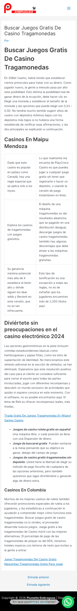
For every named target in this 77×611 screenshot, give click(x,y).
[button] (68, 602)
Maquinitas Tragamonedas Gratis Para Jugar (33, 564)
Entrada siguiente (38, 584)
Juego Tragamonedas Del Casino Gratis (30, 559)
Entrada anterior (38, 577)
